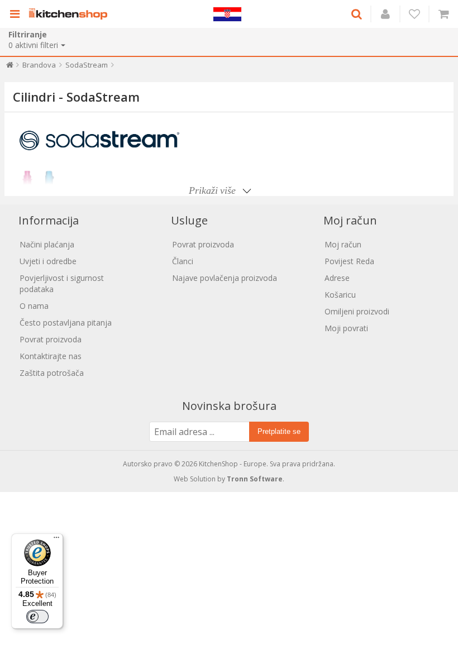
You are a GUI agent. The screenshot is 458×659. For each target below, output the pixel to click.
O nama (34, 305)
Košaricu (340, 294)
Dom (9, 67)
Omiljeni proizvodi (357, 311)
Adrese (337, 278)
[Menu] (56, 540)
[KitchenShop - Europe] (71, 14)
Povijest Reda (349, 261)
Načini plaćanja (47, 244)
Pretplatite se (278, 431)
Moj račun (343, 244)
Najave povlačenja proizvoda (224, 278)
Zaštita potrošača (52, 372)
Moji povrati (346, 328)
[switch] (37, 616)
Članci (182, 261)
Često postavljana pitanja (66, 322)
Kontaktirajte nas (51, 356)
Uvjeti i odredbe (48, 261)
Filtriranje (27, 34)
